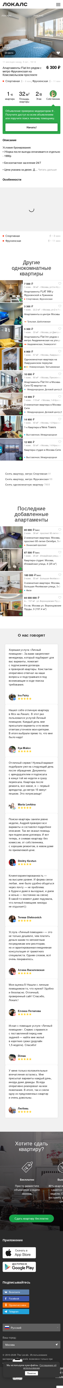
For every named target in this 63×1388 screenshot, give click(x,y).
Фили (28, 590)
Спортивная (32, 298)
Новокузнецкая (36, 366)
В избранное (58, 53)
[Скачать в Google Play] (19, 1267)
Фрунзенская (46, 298)
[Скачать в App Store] (19, 1252)
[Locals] (15, 4)
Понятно (31, 1373)
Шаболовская (44, 321)
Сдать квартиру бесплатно (31, 1218)
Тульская (31, 321)
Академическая (35, 344)
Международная (35, 389)
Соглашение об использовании (39, 1366)
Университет (50, 344)
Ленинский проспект (36, 544)
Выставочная (33, 434)
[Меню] (58, 4)
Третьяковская (53, 366)
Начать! (32, 127)
